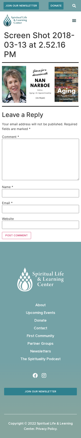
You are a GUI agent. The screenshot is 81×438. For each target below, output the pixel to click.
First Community (40, 336)
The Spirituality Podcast (40, 359)
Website (8, 218)
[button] (74, 6)
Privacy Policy (46, 429)
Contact (40, 328)
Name (7, 186)
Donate (40, 320)
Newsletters (40, 351)
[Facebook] (35, 375)
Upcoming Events (40, 313)
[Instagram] (44, 375)
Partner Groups (40, 344)
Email (7, 202)
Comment (10, 136)
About (40, 305)
